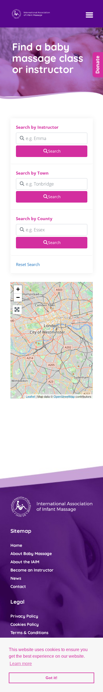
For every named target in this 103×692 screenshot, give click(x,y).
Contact (18, 586)
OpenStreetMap (64, 396)
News (15, 578)
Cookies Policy (24, 624)
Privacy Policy (24, 616)
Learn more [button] (21, 663)
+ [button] (18, 289)
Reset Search (28, 264)
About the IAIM (24, 561)
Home (16, 545)
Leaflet (30, 396)
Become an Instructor (32, 570)
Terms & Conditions (29, 632)
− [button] (18, 297)
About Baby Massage (31, 553)
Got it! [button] (51, 678)
